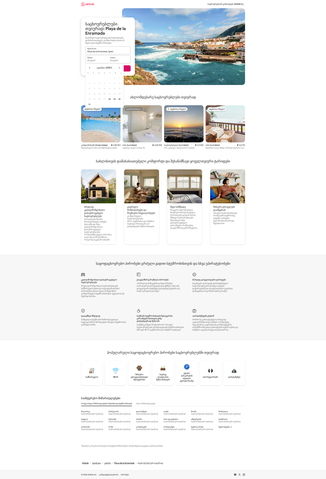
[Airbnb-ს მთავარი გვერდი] (87, 4)
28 (109, 99)
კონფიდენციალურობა (108, 474)
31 (89, 104)
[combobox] (108, 51)
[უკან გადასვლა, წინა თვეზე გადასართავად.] (90, 68)
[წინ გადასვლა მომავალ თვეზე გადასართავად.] (119, 68)
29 (114, 99)
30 (119, 99)
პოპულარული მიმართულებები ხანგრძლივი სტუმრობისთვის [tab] (106, 403)
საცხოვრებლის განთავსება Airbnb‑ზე (226, 4)
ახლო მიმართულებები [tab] (145, 403)
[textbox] (96, 60)
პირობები (125, 474)
